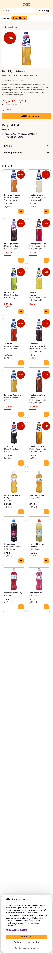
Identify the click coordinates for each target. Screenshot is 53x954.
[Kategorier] (4, 4)
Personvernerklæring (16, 930)
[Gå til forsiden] (26, 4)
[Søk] (4, 11)
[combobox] (20, 10)
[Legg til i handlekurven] (21, 211)
